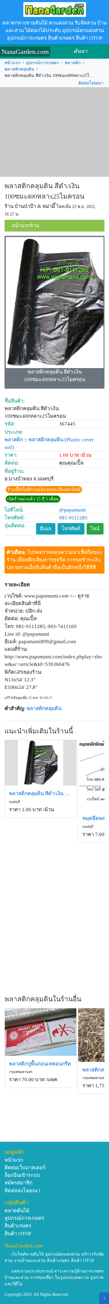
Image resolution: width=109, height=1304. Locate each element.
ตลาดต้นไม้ (17, 1210)
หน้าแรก (12, 63)
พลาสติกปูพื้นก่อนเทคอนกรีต (40, 1064)
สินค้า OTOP (18, 1233)
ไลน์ (95, 529)
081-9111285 (73, 518)
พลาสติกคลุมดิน (19, 69)
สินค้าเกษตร (18, 1226)
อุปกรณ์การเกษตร (42, 63)
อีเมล (45, 529)
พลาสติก (73, 63)
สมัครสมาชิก (18, 1183)
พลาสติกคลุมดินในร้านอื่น (43, 999)
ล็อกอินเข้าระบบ (22, 1175)
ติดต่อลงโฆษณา (22, 1191)
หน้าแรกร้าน (25, 226)
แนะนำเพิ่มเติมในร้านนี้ (39, 731)
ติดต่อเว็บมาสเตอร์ (25, 1168)
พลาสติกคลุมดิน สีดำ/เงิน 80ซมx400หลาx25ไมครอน (40, 793)
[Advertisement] (54, 132)
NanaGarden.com (25, 51)
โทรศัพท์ (70, 529)
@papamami (72, 510)
